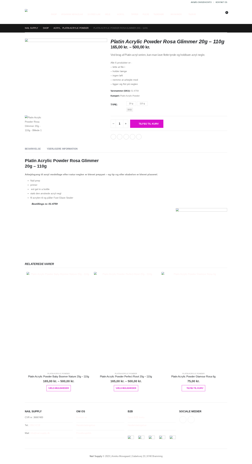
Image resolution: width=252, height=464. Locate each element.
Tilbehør (158, 14)
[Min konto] (215, 14)
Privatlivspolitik (83, 433)
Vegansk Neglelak (72, 14)
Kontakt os (221, 2)
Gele (107, 14)
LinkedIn (119, 136)
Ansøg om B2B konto (201, 2)
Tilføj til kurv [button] (195, 388)
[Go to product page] (59, 320)
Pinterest (126, 136)
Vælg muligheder (58, 388)
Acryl (120, 14)
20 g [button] (131, 103)
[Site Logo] (34, 14)
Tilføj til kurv (149, 123)
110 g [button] (142, 103)
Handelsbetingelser (85, 425)
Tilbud (192, 14)
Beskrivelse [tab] (33, 149)
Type (114, 104)
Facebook (113, 136)
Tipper (134, 14)
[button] (207, 14)
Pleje (146, 14)
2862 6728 (35, 425)
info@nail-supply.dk (40, 433)
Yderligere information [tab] (62, 149)
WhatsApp (139, 136)
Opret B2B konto (136, 417)
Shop (54, 14)
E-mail (132, 136)
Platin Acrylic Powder (130, 96)
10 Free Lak (94, 14)
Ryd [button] (130, 110)
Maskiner (176, 14)
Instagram (191, 419)
